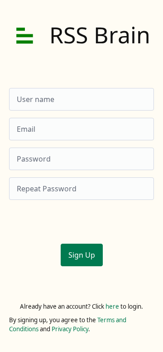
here (112, 306)
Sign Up (81, 255)
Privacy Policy (70, 329)
